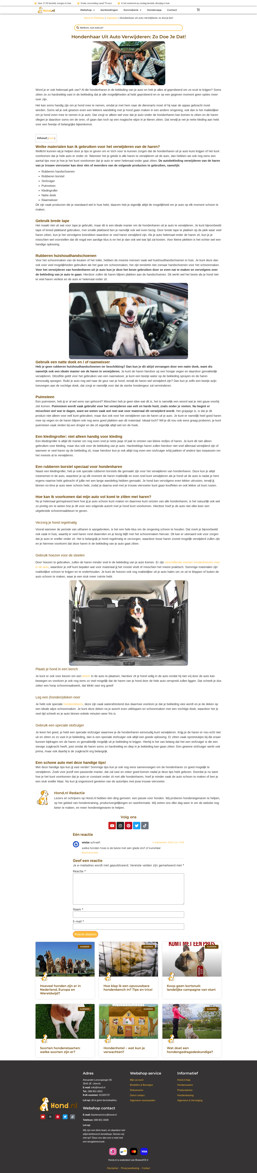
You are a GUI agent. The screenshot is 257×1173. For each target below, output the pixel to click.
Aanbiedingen (109, 10)
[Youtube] (112, 825)
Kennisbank (131, 10)
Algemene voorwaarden (142, 1100)
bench (86, 676)
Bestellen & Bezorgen (141, 1085)
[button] (197, 10)
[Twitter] (136, 825)
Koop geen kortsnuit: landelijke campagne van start (191, 987)
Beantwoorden (90, 852)
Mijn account (136, 1080)
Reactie (79, 871)
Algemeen (112, 17)
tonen (51, 138)
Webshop (86, 10)
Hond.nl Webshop (94, 17)
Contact (172, 10)
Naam (78, 909)
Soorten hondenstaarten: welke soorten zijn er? (60, 1050)
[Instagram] (120, 825)
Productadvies (184, 1090)
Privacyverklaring (130, 1168)
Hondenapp (154, 10)
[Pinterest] (128, 825)
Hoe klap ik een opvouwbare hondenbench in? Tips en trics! (128, 987)
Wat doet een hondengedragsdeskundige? (190, 1050)
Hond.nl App (183, 1080)
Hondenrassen (185, 1085)
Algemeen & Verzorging (189, 1100)
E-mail (78, 921)
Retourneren (136, 1090)
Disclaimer (112, 1168)
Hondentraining (185, 1095)
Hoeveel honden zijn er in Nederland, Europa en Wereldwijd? (60, 989)
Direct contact (137, 1095)
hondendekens (73, 704)
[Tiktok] (145, 825)
